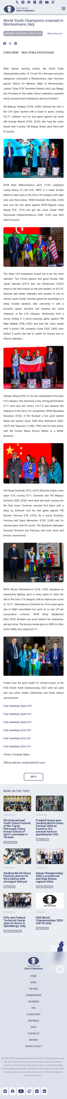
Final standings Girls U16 (17, 738)
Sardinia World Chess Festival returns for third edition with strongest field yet (17, 877)
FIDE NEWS (40, 912)
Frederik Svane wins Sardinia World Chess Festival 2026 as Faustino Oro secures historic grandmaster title (49, 827)
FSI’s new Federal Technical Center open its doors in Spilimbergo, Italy (14, 922)
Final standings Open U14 (17, 722)
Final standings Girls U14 (17, 746)
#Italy (32, 52)
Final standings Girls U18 (17, 730)
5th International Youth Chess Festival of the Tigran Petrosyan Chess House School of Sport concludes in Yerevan (17, 829)
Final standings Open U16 (17, 714)
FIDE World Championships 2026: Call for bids (49, 920)
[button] (4, 43)
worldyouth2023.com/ (33, 762)
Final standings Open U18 (17, 705)
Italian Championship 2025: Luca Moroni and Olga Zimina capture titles (49, 877)
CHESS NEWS (11, 52)
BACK (33, 776)
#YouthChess (45, 52)
